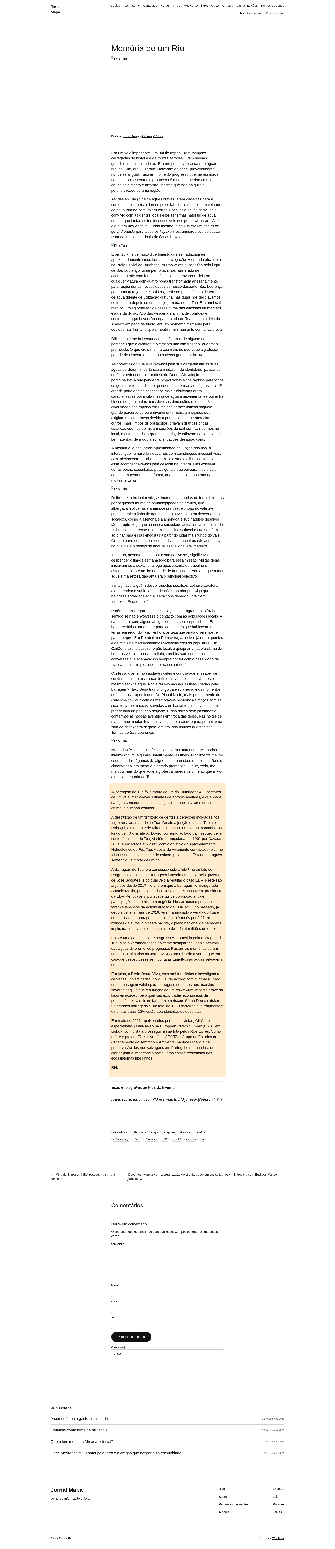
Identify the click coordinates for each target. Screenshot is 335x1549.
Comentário (118, 1243)
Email (115, 1301)
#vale (137, 1139)
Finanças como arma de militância (79, 1430)
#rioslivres (185, 1132)
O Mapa (227, 5)
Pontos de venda (272, 5)
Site (113, 1317)
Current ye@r (119, 1347)
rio (202, 1139)
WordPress (278, 1538)
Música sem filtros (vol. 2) (201, 5)
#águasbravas (121, 1132)
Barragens (151, 1139)
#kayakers (169, 1132)
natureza (191, 1139)
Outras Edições (247, 5)
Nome (115, 1285)
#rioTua (201, 1132)
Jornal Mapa (130, 136)
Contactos (150, 5)
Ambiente (147, 136)
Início (176, 5)
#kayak (155, 1132)
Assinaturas (132, 5)
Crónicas (158, 136)
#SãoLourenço (121, 1139)
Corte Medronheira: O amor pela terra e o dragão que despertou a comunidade (116, 1453)
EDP (164, 1139)
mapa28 (176, 1139)
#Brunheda (140, 1132)
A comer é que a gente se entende (79, 1419)
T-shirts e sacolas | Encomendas (262, 13)
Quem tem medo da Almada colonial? (82, 1442)
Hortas (164, 5)
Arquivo (115, 5)
